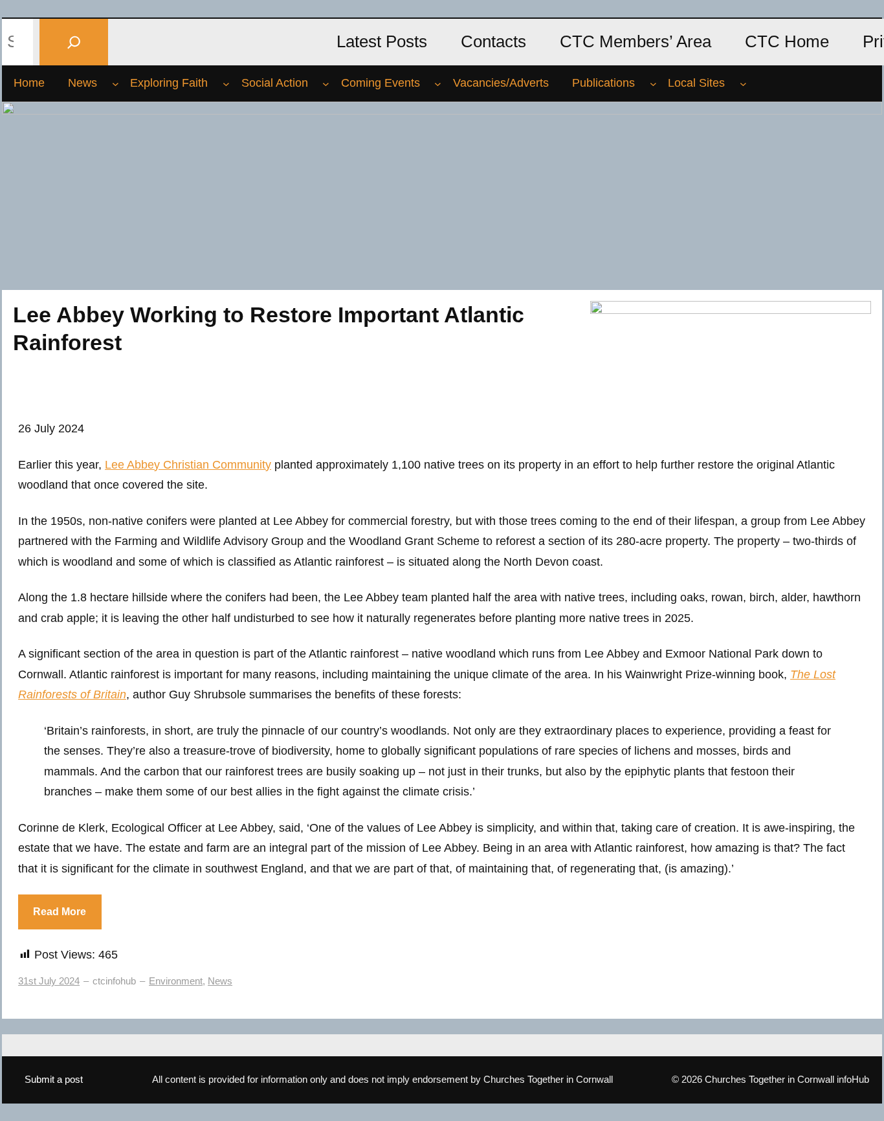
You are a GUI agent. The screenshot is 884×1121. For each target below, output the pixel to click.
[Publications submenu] (653, 83)
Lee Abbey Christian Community (188, 464)
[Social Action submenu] (325, 83)
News (220, 980)
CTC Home (787, 41)
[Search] (73, 42)
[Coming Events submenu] (437, 83)
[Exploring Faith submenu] (226, 83)
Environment (176, 980)
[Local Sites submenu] (743, 83)
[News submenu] (115, 83)
